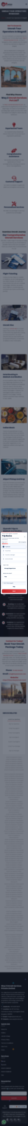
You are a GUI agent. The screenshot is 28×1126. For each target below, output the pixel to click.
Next (14, 591)
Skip (14, 586)
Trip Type (6, 565)
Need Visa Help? (7, 573)
